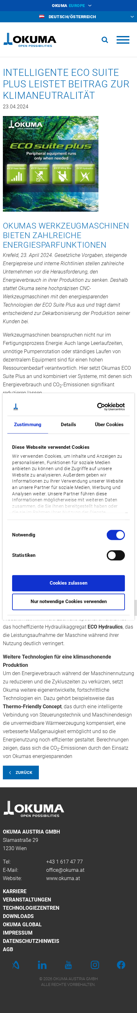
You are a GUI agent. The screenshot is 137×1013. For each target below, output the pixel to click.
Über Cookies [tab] (109, 424)
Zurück (24, 772)
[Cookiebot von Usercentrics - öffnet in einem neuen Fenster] (97, 407)
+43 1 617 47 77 (64, 862)
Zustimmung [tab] (27, 424)
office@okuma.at (65, 870)
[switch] (111, 554)
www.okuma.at (63, 878)
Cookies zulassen (68, 583)
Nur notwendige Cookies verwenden (69, 602)
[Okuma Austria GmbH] (30, 39)
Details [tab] (68, 424)
